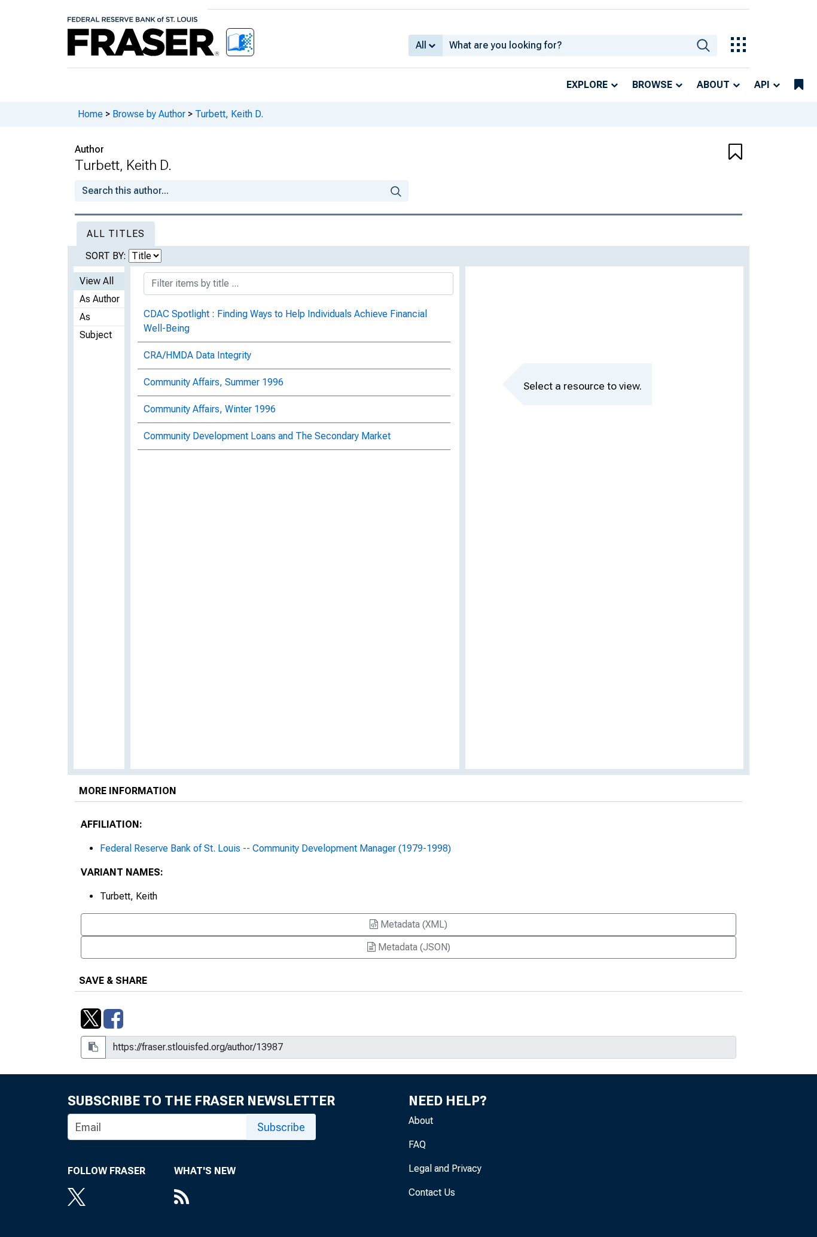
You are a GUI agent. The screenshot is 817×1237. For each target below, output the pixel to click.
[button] (686, 152)
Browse (652, 84)
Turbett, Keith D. (229, 114)
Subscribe (281, 1127)
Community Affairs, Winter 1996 (210, 409)
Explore (587, 84)
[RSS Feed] (205, 1198)
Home (90, 114)
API (762, 84)
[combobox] (566, 45)
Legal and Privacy (444, 1168)
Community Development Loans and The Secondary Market (267, 436)
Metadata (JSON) (413, 947)
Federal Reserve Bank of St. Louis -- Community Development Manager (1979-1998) (275, 848)
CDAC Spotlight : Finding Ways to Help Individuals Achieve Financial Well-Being (285, 321)
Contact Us (431, 1192)
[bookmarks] (798, 85)
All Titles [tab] (116, 233)
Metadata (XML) (412, 924)
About (713, 84)
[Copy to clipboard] (93, 1047)
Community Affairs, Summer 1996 (213, 382)
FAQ (417, 1144)
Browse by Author (148, 114)
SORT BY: (107, 256)
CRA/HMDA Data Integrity (197, 355)
